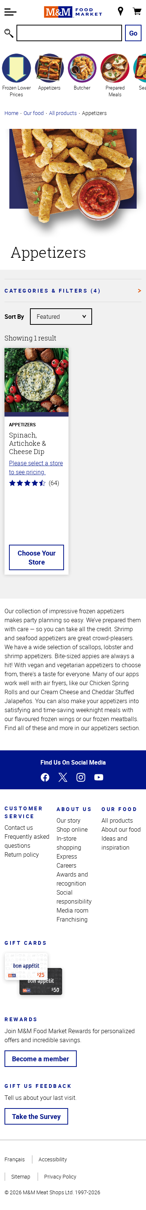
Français (14, 1159)
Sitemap (20, 1176)
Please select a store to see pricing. (36, 467)
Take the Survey (36, 1116)
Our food (34, 113)
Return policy (21, 854)
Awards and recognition (72, 878)
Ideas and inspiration (115, 842)
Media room (72, 910)
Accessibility (53, 1159)
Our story (68, 820)
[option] (16, 75)
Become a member (40, 1058)
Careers (66, 865)
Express (67, 856)
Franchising (72, 919)
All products (63, 113)
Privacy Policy (60, 1176)
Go (133, 32)
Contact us (18, 827)
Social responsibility (74, 896)
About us (74, 809)
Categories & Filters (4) (52, 290)
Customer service (23, 812)
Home (11, 113)
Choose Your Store (37, 557)
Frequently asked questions (26, 841)
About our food (121, 829)
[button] (10, 12)
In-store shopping (69, 842)
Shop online (72, 829)
